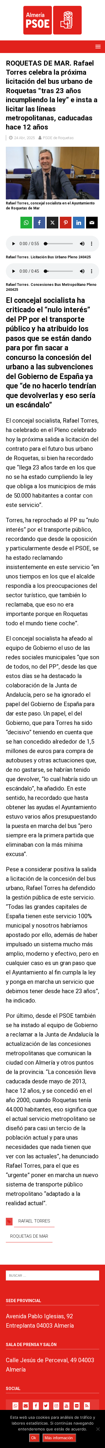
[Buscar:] (52, 1275)
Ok (33, 1438)
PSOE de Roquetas (58, 138)
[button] (97, 46)
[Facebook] (36, 1406)
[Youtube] (66, 1406)
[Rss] (87, 1406)
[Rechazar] (98, 1429)
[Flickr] (77, 1406)
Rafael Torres (34, 1221)
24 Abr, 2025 (24, 138)
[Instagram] (56, 1406)
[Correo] (26, 1406)
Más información (59, 1438)
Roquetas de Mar (29, 1236)
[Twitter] (46, 1406)
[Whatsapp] (15, 1406)
